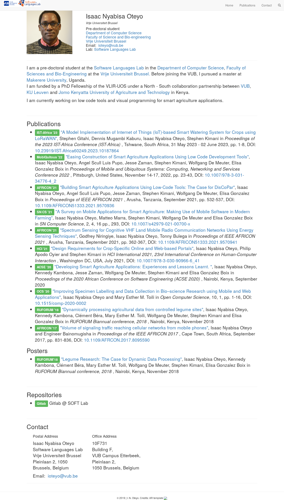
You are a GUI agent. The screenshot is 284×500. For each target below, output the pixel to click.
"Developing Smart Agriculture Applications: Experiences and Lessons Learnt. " (133, 266)
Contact (267, 5)
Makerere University (46, 80)
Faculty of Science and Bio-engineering (118, 36)
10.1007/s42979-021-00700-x (160, 223)
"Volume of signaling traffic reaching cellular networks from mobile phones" (134, 327)
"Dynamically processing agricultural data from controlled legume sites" (132, 309)
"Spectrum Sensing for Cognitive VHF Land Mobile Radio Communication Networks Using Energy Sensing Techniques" (144, 233)
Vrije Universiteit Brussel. (125, 73)
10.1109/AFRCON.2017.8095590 (117, 340)
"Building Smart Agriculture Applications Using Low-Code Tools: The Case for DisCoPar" (147, 187)
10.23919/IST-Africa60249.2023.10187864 (77, 150)
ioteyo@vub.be (110, 45)
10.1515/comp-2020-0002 (60, 303)
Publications (247, 5)
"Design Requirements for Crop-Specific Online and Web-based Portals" (122, 248)
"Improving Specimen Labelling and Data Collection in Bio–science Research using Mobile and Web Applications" (143, 294)
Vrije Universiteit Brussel (106, 41)
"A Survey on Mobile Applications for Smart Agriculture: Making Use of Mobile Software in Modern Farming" (142, 214)
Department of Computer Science (114, 32)
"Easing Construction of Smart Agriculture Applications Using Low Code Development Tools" (157, 156)
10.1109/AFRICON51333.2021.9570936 (74, 205)
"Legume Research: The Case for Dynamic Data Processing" (121, 359)
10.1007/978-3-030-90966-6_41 (168, 260)
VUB (245, 86)
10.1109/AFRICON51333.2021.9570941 (197, 242)
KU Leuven (38, 92)
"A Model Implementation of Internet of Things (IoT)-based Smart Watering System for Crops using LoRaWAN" (145, 135)
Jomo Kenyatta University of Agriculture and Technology (114, 92)
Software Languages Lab (115, 49)
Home (229, 5)
